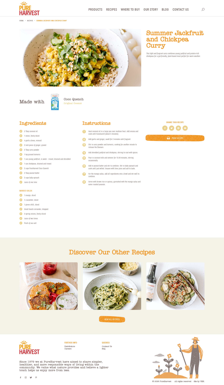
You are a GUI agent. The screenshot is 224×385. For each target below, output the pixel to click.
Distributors (69, 346)
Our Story (151, 9)
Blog (165, 9)
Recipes (111, 9)
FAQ (103, 349)
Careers (68, 349)
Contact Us (181, 9)
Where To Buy (130, 9)
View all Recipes (112, 319)
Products (95, 9)
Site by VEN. (199, 381)
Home (21, 21)
